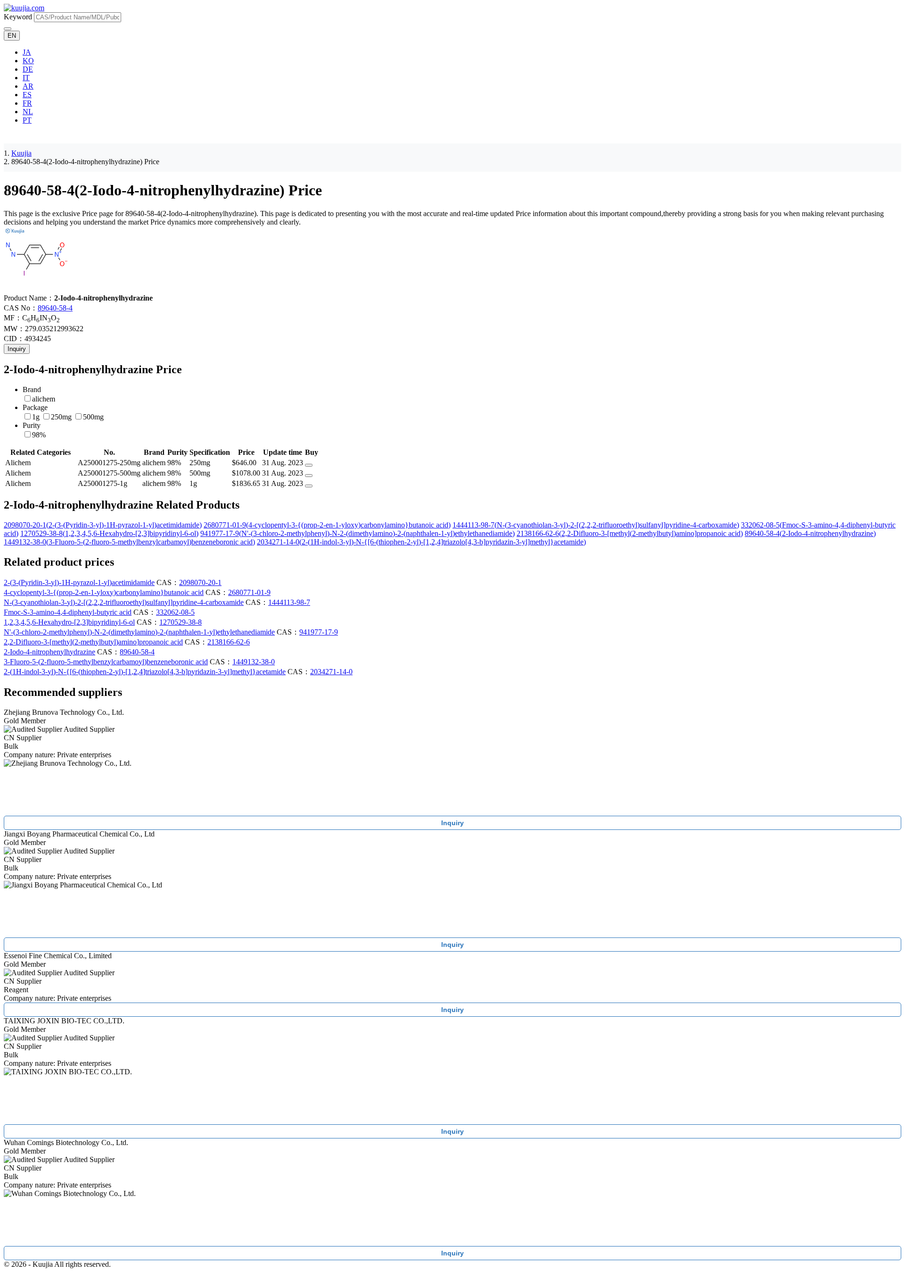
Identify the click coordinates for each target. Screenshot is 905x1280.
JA (27, 52)
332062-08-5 (175, 612)
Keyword (18, 17)
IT (26, 78)
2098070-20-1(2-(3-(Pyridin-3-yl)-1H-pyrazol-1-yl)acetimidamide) (103, 525)
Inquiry (17, 348)
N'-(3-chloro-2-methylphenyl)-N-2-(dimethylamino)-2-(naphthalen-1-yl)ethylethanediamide (139, 632)
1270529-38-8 (180, 622)
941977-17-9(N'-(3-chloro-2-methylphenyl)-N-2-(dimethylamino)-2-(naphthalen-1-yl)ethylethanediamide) (357, 533)
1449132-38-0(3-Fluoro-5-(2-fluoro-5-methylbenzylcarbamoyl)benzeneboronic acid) (129, 542)
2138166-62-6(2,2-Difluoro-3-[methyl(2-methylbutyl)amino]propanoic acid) (630, 533)
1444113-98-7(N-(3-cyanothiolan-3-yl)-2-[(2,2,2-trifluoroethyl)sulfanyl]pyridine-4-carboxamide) (595, 525)
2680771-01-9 (249, 592)
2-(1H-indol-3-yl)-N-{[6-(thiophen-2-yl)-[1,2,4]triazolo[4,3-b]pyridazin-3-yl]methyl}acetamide (145, 672)
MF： (13, 318)
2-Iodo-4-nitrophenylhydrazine (49, 652)
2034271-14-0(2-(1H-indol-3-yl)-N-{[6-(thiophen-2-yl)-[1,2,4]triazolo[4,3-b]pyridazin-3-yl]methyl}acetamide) (421, 542)
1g (36, 417)
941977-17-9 (318, 632)
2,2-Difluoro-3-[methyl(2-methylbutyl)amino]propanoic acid (93, 642)
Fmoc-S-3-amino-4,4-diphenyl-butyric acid (68, 612)
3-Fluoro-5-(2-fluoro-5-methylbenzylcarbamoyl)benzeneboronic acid (106, 662)
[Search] (7, 28)
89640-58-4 (55, 308)
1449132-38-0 (253, 662)
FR (27, 103)
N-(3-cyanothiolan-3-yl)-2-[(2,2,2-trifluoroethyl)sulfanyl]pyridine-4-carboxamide (124, 602)
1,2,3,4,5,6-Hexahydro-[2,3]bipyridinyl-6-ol (69, 622)
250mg (61, 417)
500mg (93, 417)
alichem (43, 399)
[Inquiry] (309, 465)
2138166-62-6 (228, 642)
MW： (14, 329)
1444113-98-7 (289, 602)
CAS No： (21, 308)
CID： (14, 339)
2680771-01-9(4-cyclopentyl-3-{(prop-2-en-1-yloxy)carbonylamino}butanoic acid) (327, 525)
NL (28, 112)
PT (27, 120)
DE (28, 69)
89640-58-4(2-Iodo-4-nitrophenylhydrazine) (810, 533)
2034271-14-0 (331, 672)
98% (39, 435)
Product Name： (29, 298)
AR (28, 86)
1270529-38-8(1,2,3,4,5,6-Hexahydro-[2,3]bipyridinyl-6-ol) (109, 533)
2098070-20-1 (200, 582)
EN (12, 35)
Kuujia (21, 153)
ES (27, 95)
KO (28, 61)
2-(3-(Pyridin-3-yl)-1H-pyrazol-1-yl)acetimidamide (79, 582)
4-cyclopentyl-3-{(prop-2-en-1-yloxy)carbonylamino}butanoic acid (104, 592)
